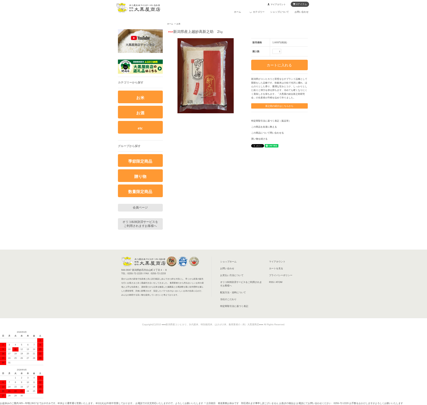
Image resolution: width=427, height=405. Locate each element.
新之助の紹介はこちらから (279, 106)
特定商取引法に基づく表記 (234, 306)
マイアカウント (278, 4)
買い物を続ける (259, 138)
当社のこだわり (228, 299)
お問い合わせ (302, 12)
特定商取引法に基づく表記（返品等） (271, 120)
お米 (178, 24)
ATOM (279, 282)
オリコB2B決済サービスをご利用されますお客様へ (140, 224)
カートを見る (276, 268)
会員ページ (140, 207)
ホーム (237, 12)
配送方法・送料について (233, 292)
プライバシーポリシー (280, 275)
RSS (271, 282)
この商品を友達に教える (264, 126)
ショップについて (279, 12)
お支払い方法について (232, 275)
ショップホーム (228, 261)
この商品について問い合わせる (267, 132)
